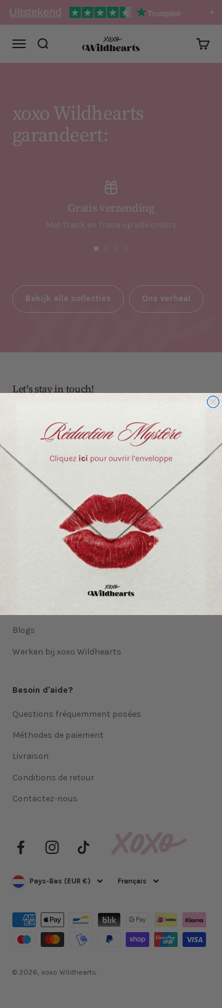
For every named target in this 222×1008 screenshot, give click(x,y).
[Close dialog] (213, 402)
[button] (111, 504)
